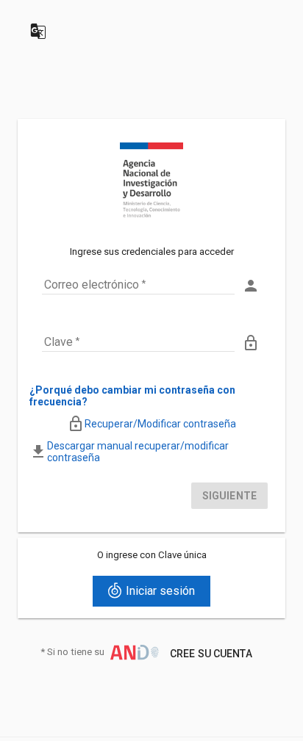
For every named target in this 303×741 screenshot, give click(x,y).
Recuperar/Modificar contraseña (160, 424)
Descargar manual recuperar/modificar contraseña (138, 451)
